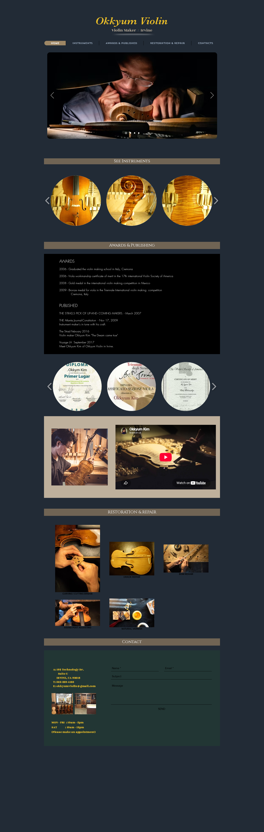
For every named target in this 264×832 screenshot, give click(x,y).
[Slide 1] (130, 133)
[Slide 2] (134, 133)
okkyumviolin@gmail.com (76, 686)
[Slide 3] (138, 133)
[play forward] (216, 201)
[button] (76, 200)
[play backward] (47, 201)
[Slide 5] (126, 133)
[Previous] (52, 95)
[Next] (212, 95)
